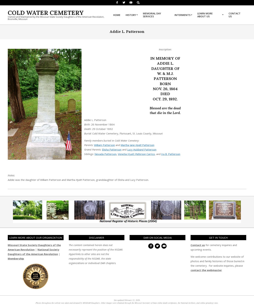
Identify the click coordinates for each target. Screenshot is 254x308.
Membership (16, 258)
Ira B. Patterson (170, 154)
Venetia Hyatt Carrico (136, 154)
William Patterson (104, 145)
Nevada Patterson (105, 154)
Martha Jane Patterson (137, 145)
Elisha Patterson (111, 149)
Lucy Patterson (141, 149)
